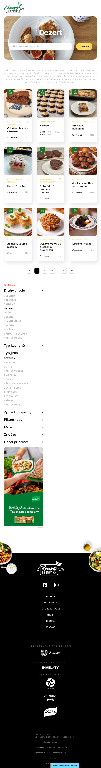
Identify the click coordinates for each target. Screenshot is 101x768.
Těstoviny (11, 396)
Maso (8, 427)
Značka (10, 434)
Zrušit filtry (9, 285)
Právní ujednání (50, 758)
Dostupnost (50, 763)
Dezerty (9, 358)
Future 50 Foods (50, 608)
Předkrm (10, 300)
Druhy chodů (14, 290)
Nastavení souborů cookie (65, 765)
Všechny (10, 295)
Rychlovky (11, 362)
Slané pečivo (13, 388)
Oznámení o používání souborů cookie (50, 747)
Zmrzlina (10, 375)
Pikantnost (13, 419)
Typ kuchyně (14, 345)
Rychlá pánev (13, 338)
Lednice (50, 621)
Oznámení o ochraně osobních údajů (50, 753)
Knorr (50, 615)
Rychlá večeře (14, 371)
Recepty (50, 596)
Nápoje (9, 379)
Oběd (7, 312)
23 (71, 270)
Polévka (9, 329)
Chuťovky (11, 392)
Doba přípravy (16, 442)
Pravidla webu (50, 742)
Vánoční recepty (15, 333)
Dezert (9, 308)
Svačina (9, 325)
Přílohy (9, 400)
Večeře (9, 317)
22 (64, 270)
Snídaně (9, 304)
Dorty (8, 366)
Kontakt (50, 627)
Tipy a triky (50, 602)
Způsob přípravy (17, 412)
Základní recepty (16, 383)
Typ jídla (11, 353)
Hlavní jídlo (12, 321)
